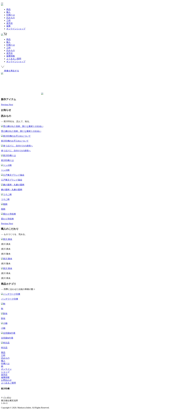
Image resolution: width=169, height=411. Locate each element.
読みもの (10, 18)
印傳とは (10, 15)
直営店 (9, 23)
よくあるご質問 (13, 59)
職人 (8, 12)
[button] (5, 104)
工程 (8, 20)
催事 (8, 26)
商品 (8, 9)
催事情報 (10, 56)
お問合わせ (6, 380)
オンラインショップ (15, 29)
